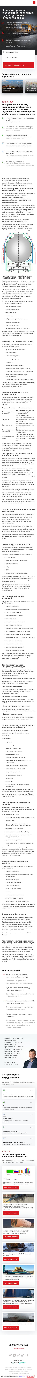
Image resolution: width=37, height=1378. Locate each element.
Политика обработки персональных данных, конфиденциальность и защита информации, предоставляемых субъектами (18, 1369)
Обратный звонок (19, 1348)
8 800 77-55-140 (18, 1345)
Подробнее (22, 1376)
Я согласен (30, 1376)
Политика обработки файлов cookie (18, 1373)
